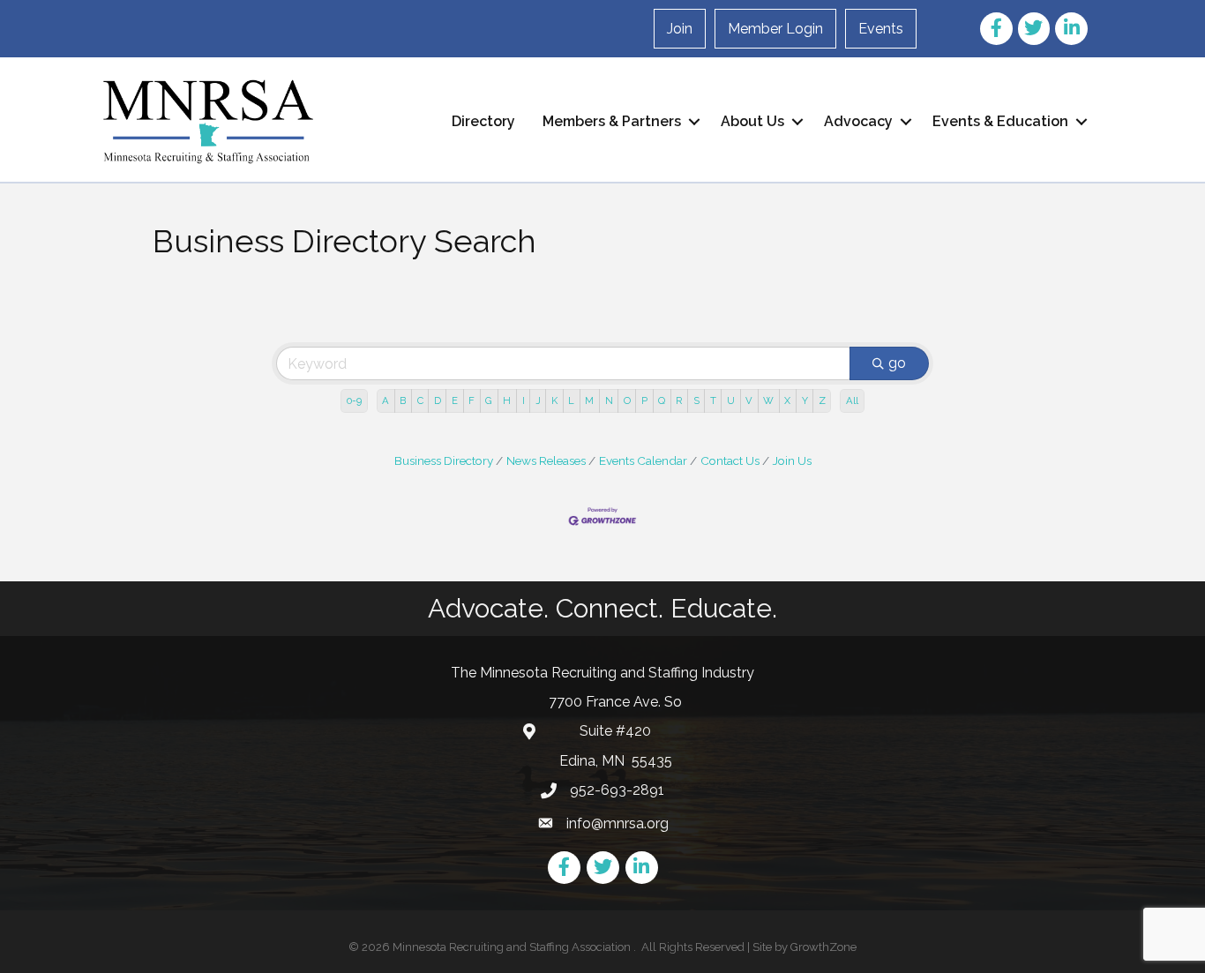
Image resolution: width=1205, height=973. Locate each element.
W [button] (768, 400)
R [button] (679, 400)
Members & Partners (612, 121)
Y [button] (805, 400)
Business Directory (443, 460)
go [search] (897, 363)
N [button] (609, 400)
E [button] (455, 400)
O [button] (627, 400)
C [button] (420, 400)
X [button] (787, 400)
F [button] (471, 400)
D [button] (437, 400)
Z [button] (822, 400)
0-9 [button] (354, 400)
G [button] (488, 400)
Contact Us (730, 460)
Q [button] (661, 400)
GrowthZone (823, 947)
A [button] (385, 400)
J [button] (538, 400)
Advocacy (858, 121)
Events (880, 28)
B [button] (403, 400)
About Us (752, 121)
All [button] (852, 400)
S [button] (696, 400)
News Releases (546, 460)
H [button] (507, 400)
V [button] (748, 400)
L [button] (571, 400)
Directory (483, 121)
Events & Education (1000, 121)
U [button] (731, 400)
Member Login (775, 28)
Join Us (792, 460)
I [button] (523, 400)
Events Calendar (643, 460)
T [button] (713, 400)
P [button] (644, 400)
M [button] (589, 400)
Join (679, 28)
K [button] (554, 400)
